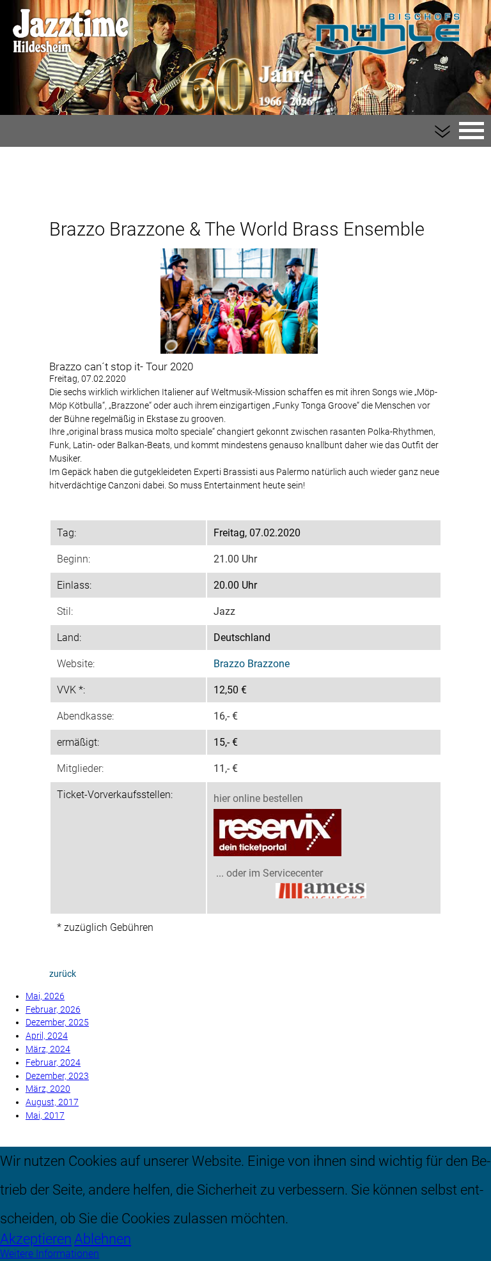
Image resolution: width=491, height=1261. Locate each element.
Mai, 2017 (45, 1115)
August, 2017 (52, 1102)
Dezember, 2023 (57, 1076)
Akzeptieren (36, 1238)
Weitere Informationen (49, 1254)
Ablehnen (102, 1238)
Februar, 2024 (53, 1062)
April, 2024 (47, 1036)
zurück (62, 974)
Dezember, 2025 (57, 1022)
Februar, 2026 (53, 1009)
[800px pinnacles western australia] (239, 300)
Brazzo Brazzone (252, 664)
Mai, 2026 (45, 996)
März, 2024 (48, 1049)
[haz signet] (320, 892)
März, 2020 (48, 1089)
